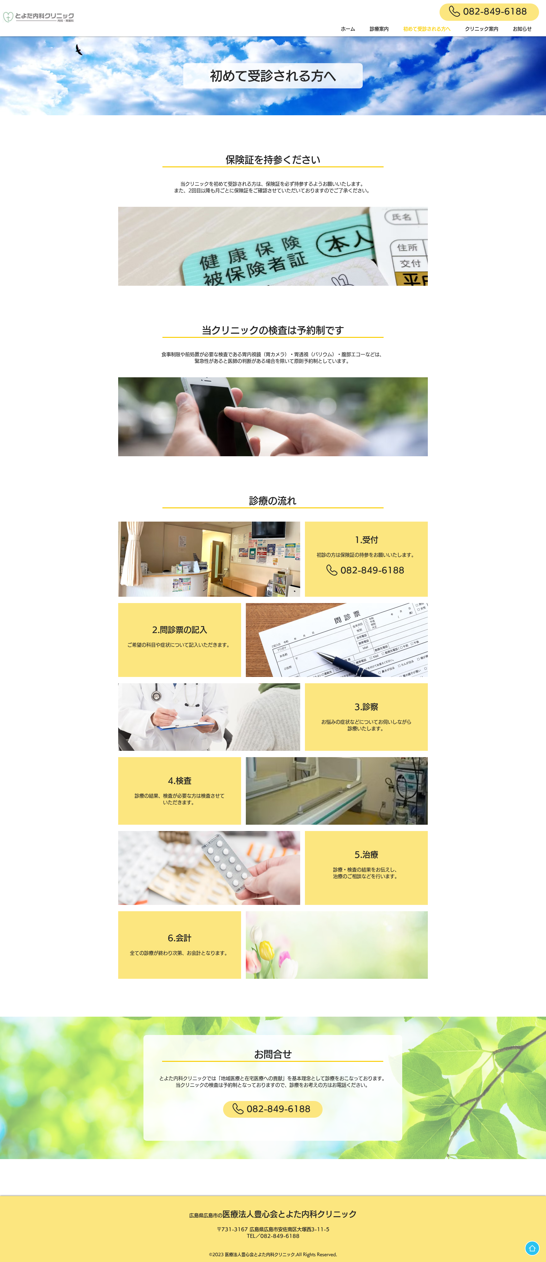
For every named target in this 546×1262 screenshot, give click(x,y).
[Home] (532, 1248)
